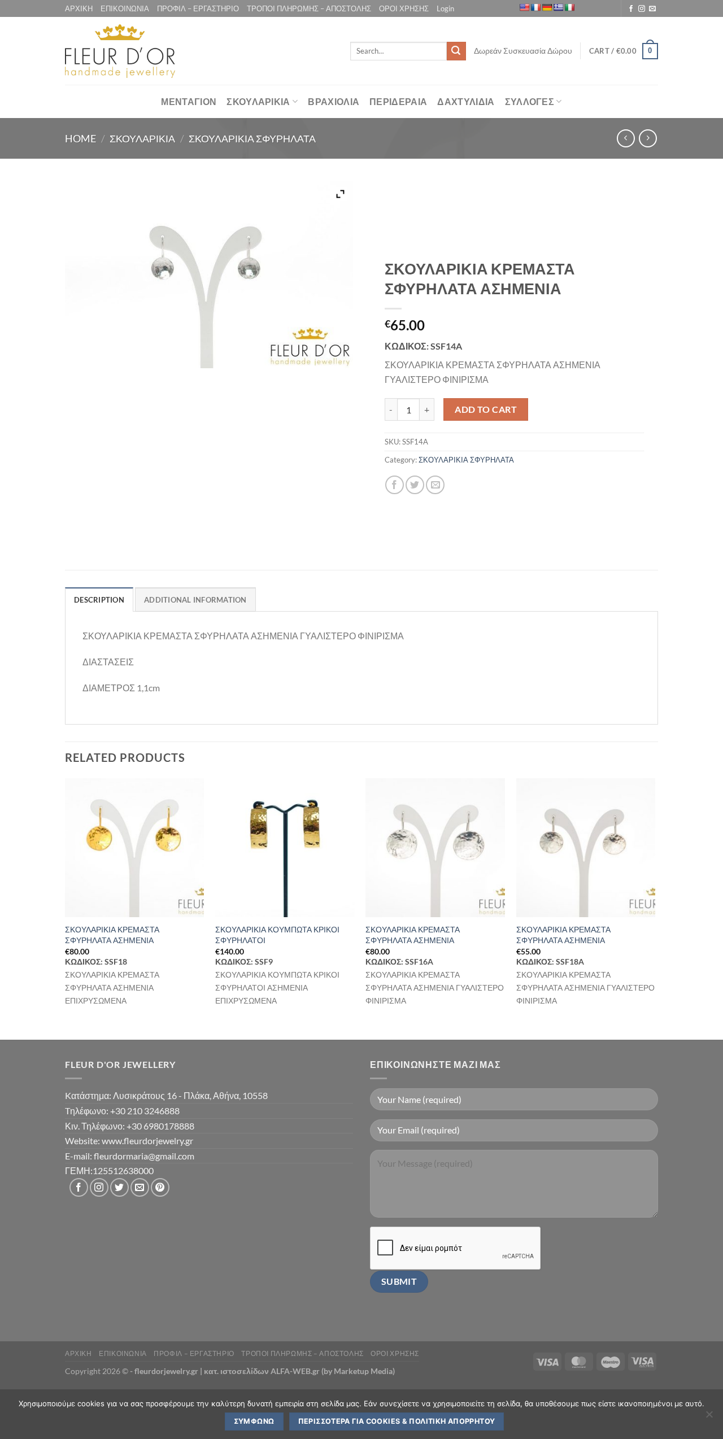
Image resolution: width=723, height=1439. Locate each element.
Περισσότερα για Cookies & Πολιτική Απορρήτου (396, 1421)
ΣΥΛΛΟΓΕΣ (530, 101)
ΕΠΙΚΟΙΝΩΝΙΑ (125, 8)
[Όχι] (709, 1418)
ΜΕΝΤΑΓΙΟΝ (188, 101)
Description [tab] (99, 599)
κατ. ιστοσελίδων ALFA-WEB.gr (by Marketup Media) (299, 1371)
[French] (535, 7)
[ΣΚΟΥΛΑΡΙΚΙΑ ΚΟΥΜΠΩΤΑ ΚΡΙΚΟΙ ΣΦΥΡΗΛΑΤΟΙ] (285, 848)
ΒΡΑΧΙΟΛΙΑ (333, 101)
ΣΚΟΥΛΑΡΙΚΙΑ (258, 101)
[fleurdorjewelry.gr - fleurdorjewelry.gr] (120, 51)
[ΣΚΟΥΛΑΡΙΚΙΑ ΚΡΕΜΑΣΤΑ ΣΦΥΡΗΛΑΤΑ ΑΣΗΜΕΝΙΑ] (134, 848)
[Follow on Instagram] (641, 9)
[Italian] (569, 7)
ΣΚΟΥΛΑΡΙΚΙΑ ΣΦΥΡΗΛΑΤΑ (252, 138)
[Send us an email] (652, 9)
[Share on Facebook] (394, 485)
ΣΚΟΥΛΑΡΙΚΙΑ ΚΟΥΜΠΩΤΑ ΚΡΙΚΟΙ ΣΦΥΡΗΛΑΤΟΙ (277, 935)
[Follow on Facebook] (631, 9)
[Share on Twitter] (415, 485)
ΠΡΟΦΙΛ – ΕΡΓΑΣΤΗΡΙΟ (198, 8)
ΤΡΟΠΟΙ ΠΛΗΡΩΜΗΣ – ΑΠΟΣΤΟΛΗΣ (309, 8)
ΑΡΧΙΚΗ (79, 8)
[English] (524, 7)
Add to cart (486, 409)
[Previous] (65, 908)
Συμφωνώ (254, 1421)
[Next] (654, 908)
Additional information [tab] (195, 599)
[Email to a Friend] (435, 485)
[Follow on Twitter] (119, 1187)
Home (80, 138)
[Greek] (558, 7)
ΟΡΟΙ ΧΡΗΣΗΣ (404, 8)
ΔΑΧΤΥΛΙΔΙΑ (465, 101)
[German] (547, 7)
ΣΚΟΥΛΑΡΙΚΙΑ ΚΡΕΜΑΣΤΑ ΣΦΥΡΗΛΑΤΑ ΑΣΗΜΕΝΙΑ (112, 935)
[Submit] (456, 51)
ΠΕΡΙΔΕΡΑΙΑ (398, 101)
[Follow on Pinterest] (160, 1187)
